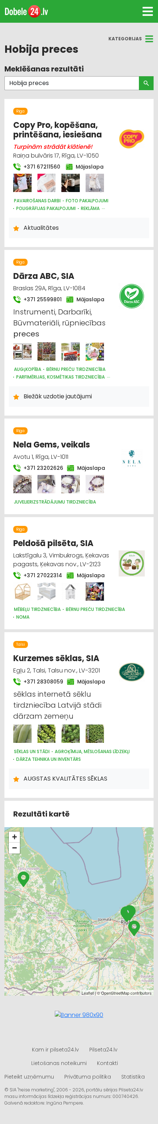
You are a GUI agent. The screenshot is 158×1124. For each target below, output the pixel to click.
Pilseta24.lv (103, 1049)
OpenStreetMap (115, 993)
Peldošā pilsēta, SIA (53, 543)
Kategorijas (125, 39)
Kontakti (107, 1063)
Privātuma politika (87, 1076)
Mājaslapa (88, 166)
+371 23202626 (41, 468)
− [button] (14, 847)
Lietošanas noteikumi (59, 1063)
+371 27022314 (41, 575)
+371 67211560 (40, 166)
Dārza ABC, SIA (43, 276)
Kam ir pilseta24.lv (55, 1049)
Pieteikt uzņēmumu (29, 1076)
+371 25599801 (40, 299)
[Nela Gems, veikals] (22, 484)
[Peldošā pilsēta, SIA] (22, 591)
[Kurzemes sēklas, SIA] (22, 734)
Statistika (133, 1076)
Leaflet (88, 993)
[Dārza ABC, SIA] (22, 351)
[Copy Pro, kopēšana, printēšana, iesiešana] (22, 183)
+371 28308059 (41, 681)
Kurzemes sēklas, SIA (56, 658)
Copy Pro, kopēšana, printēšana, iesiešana (57, 129)
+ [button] (14, 836)
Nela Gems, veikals (51, 444)
